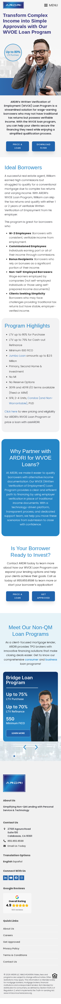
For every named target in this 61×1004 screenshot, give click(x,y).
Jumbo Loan (17, 355)
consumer (31, 659)
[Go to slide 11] (44, 756)
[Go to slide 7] (32, 756)
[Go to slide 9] (38, 756)
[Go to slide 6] (29, 756)
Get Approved (11, 942)
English (7, 861)
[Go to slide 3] (20, 756)
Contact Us (10, 961)
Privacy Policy (11, 948)
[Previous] (25, 747)
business (51, 659)
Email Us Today (17, 846)
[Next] (36, 747)
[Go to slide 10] (41, 756)
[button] (51, 5)
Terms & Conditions (15, 955)
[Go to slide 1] (14, 756)
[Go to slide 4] (23, 756)
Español (17, 861)
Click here (11, 411)
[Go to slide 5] (26, 756)
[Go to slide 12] (47, 756)
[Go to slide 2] (17, 756)
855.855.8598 (25, 580)
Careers (8, 935)
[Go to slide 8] (35, 756)
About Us (8, 928)
